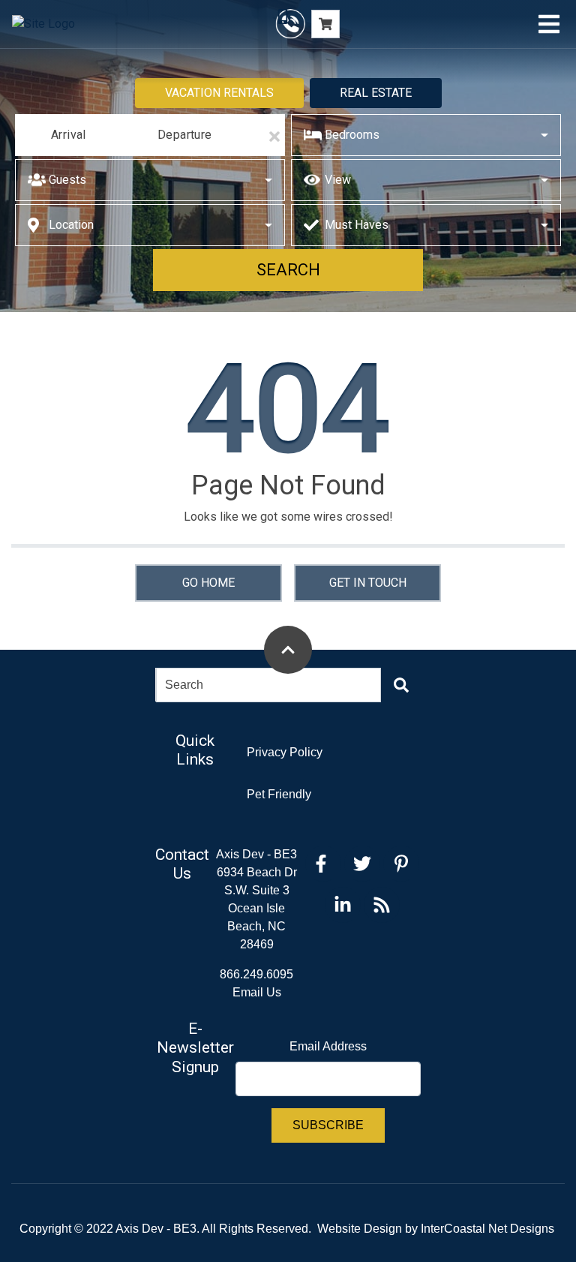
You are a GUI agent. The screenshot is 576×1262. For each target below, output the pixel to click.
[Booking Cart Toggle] (325, 24)
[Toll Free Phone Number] (290, 24)
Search (288, 269)
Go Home (208, 582)
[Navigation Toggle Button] (549, 24)
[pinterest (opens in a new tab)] (401, 864)
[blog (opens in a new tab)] (382, 905)
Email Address (328, 1046)
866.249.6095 (256, 974)
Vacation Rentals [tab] (219, 93)
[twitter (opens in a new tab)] (362, 864)
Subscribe (328, 1125)
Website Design (359, 1228)
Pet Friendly (279, 794)
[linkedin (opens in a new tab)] (343, 905)
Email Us (256, 992)
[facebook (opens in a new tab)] (323, 864)
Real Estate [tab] (376, 93)
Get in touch (367, 582)
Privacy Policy (284, 752)
